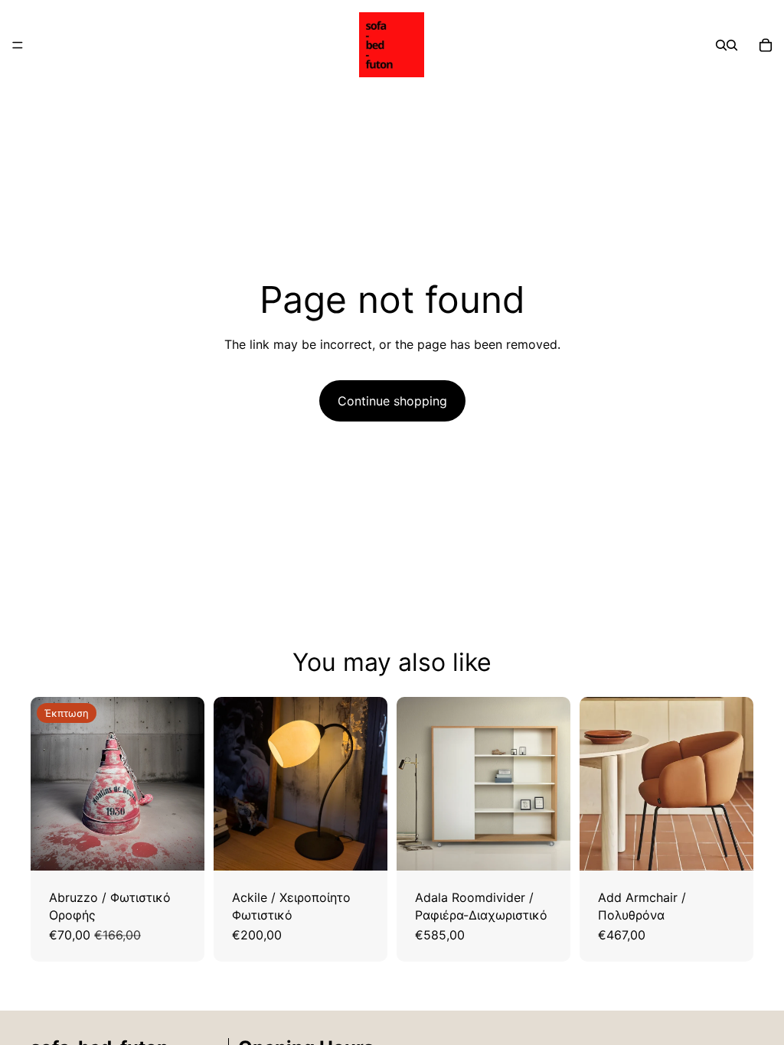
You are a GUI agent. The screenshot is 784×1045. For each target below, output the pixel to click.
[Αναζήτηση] (721, 45)
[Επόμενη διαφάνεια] (187, 784)
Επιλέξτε (559, 847)
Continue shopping (392, 401)
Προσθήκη (193, 847)
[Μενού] (17, 45)
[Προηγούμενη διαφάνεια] (47, 784)
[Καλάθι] (765, 45)
